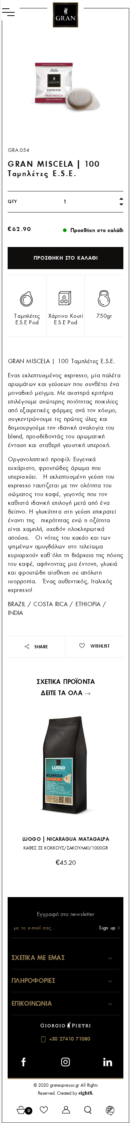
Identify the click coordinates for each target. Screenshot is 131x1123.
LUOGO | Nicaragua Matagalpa (65, 839)
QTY (12, 201)
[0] (21, 1111)
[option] (65, 86)
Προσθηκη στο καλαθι (65, 258)
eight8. (86, 1092)
